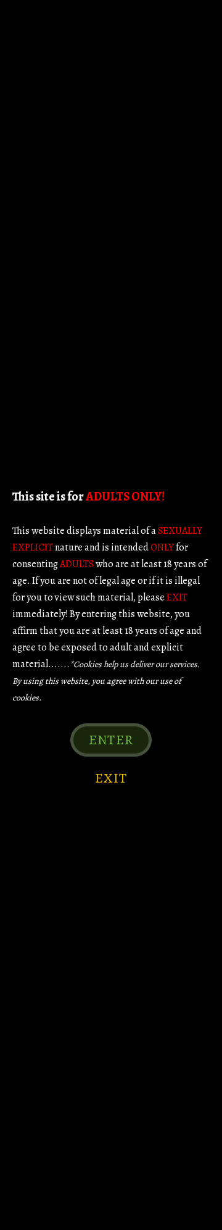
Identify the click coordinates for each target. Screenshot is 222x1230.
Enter (111, 740)
